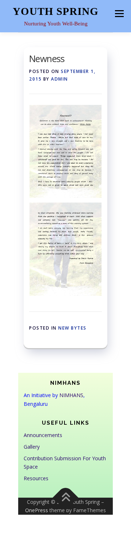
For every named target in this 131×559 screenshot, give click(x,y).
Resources (36, 478)
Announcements (43, 435)
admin (59, 79)
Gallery (32, 446)
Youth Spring (56, 11)
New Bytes (72, 328)
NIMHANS (71, 395)
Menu (119, 13)
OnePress (36, 510)
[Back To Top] (66, 497)
